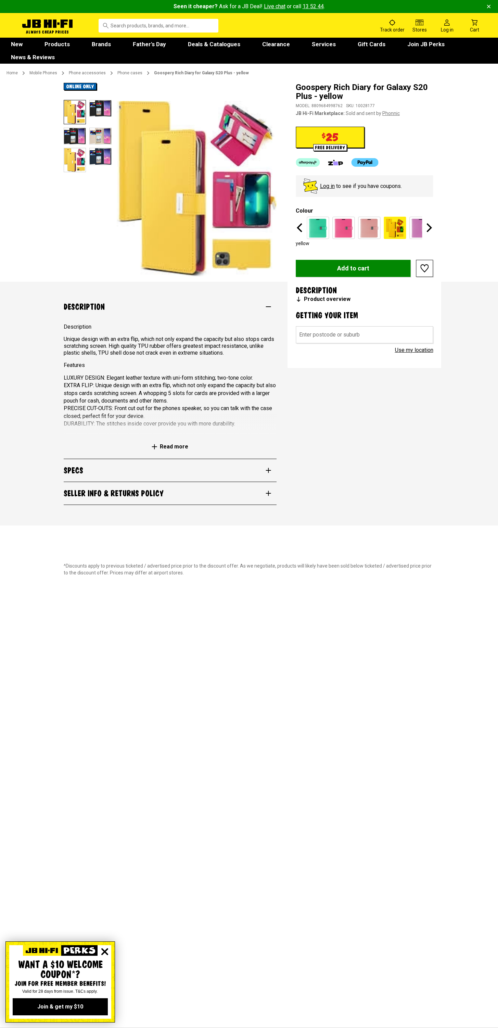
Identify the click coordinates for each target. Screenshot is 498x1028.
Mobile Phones (43, 73)
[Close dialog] (105, 952)
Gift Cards (371, 44)
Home (12, 73)
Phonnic (391, 113)
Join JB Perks (426, 44)
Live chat (274, 6)
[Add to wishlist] (424, 268)
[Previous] (300, 227)
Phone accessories (87, 73)
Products (57, 44)
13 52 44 (313, 6)
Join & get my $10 (60, 1006)
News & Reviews (33, 57)
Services (324, 44)
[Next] (428, 227)
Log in (327, 186)
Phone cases (129, 73)
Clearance (276, 44)
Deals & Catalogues (214, 44)
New (17, 44)
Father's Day (149, 44)
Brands (101, 44)
